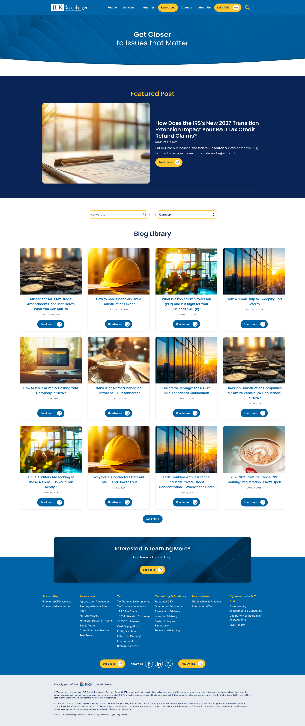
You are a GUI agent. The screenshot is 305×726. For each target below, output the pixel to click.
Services (128, 7)
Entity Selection (126, 631)
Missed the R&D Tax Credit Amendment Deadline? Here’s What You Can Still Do (51, 304)
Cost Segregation (127, 626)
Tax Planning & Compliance (133, 601)
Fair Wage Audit (89, 615)
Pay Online (188, 663)
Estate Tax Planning (129, 636)
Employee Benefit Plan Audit (93, 609)
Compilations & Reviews (94, 630)
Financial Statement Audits (96, 620)
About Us (204, 7)
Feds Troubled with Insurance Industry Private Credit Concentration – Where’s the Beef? (186, 482)
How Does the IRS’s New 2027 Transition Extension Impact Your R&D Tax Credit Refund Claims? (207, 129)
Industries (148, 7)
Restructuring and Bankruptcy (165, 623)
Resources (168, 7)
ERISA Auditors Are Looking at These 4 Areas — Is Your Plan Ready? (51, 482)
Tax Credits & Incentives (131, 606)
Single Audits (87, 625)
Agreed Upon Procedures (95, 601)
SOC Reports (237, 625)
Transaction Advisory (167, 611)
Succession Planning (167, 630)
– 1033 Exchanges (128, 621)
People (112, 7)
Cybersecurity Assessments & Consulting (245, 609)
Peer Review (87, 635)
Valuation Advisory (166, 616)
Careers (186, 7)
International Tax (127, 641)
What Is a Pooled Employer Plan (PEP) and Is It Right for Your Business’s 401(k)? (186, 304)
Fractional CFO (164, 601)
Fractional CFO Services (56, 601)
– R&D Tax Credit (127, 611)
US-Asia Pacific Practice (206, 601)
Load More (153, 519)
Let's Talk (223, 7)
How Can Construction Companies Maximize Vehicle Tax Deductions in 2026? (254, 393)
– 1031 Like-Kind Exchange (133, 616)
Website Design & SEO (86, 714)
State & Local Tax (127, 646)
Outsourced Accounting (56, 606)
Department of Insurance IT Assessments (245, 618)
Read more (165, 162)
